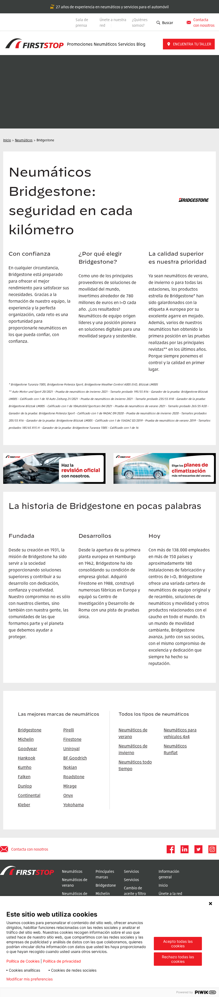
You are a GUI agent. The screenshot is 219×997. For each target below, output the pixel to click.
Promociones (79, 44)
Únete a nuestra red (113, 22)
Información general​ (169, 874)
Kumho (25, 767)
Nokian (70, 767)
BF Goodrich (75, 758)
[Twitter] (198, 849)
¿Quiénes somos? (139, 22)
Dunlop (25, 786)
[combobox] (179, 22)
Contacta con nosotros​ (203, 22)
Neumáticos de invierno (74, 896)
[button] (189, 44)
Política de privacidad (62, 961)
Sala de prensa (82, 22)
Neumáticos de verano (74, 882)
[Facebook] (170, 849)
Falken (24, 776)
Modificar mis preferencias (29, 979)
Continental (29, 795)
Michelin (103, 893)
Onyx (68, 795)
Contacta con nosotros (29, 849)
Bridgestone (106, 885)
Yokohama (73, 804)
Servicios (126, 44)
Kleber (24, 804)
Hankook (26, 758)
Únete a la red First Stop (170, 896)
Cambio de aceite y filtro (135, 891)
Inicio (163, 885)
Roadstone (73, 776)
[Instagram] (212, 849)
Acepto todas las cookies (178, 943)
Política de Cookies (23, 961)
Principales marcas (105, 874)
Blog (140, 44)
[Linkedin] (184, 849)
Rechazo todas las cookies (178, 959)
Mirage (70, 786)
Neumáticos (105, 44)
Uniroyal (71, 748)
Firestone (72, 739)
